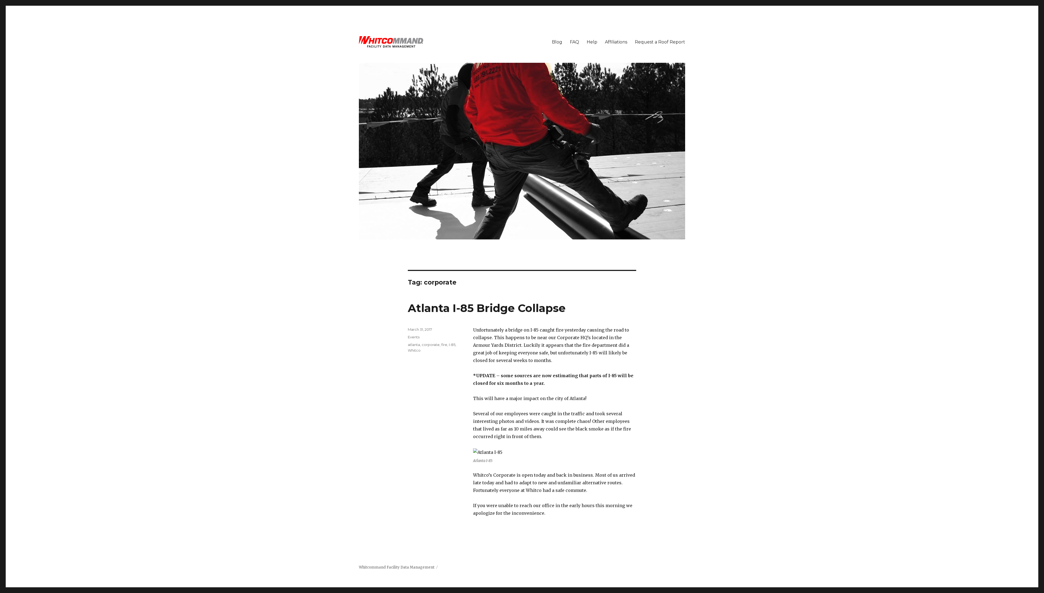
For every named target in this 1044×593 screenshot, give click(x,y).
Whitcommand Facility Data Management (396, 567)
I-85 (452, 344)
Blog (557, 42)
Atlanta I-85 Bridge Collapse (487, 308)
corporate (431, 344)
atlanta (414, 344)
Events (414, 337)
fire (444, 344)
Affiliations (616, 42)
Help (592, 42)
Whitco (414, 350)
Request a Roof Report (660, 42)
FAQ (574, 42)
